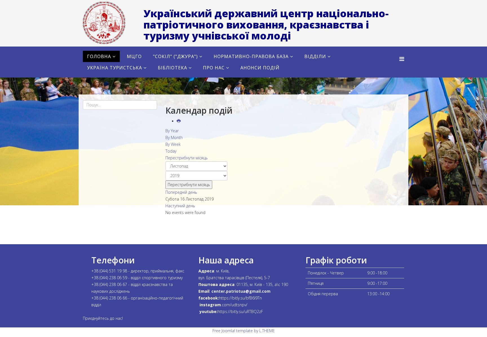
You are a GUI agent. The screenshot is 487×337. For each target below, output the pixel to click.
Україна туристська (114, 68)
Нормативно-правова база (251, 56)
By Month (174, 137)
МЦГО (134, 56)
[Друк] (179, 121)
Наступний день (180, 205)
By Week (173, 144)
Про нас (214, 68)
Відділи (315, 56)
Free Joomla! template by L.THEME (243, 330)
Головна (99, 56)
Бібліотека (172, 68)
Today (170, 151)
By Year (172, 130)
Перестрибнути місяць (186, 157)
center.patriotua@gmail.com (241, 291)
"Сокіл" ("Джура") (175, 56)
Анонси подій (260, 68)
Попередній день (181, 192)
